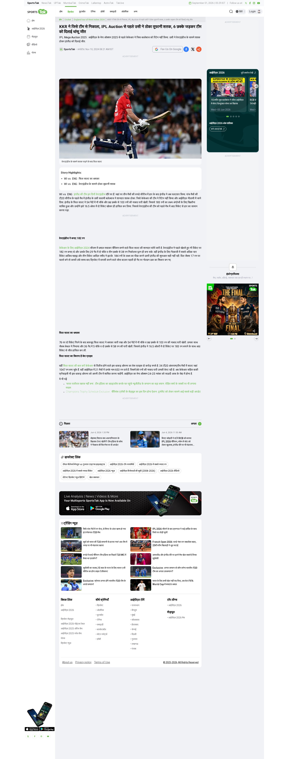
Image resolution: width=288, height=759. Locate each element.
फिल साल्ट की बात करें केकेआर (78, 365)
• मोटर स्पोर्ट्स (101, 634)
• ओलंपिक (100, 610)
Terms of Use (102, 662)
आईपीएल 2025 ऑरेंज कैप (71, 628)
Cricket (67, 19)
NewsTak (46, 3)
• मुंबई (132, 615)
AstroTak (109, 3)
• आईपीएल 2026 (174, 605)
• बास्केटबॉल (101, 629)
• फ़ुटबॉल (99, 615)
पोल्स (34, 52)
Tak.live (120, 3)
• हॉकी (98, 639)
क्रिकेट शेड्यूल (67, 619)
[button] (61, 11)
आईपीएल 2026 (38, 28)
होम (33, 20)
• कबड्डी (99, 624)
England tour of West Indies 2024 (89, 19)
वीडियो (34, 44)
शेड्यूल (35, 36)
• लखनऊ (134, 644)
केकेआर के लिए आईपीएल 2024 (74, 247)
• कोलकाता (134, 619)
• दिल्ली (133, 634)
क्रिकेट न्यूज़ (66, 643)
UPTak (57, 3)
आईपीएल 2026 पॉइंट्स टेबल (73, 623)
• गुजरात (133, 639)
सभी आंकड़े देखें (216, 129)
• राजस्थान (134, 605)
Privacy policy (83, 662)
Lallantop (96, 3)
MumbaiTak (70, 3)
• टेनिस (99, 619)
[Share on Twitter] (193, 49)
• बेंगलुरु (133, 610)
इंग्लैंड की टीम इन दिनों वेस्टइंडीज (90, 194)
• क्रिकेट (99, 605)
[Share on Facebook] (186, 49)
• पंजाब (133, 648)
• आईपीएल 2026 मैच (176, 617)
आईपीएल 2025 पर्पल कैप (71, 633)
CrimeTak (84, 3)
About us (67, 662)
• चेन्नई (133, 629)
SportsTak (33, 3)
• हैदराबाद (134, 624)
